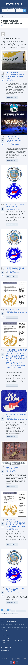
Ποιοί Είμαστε (18, 638)
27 (25, 610)
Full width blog (5, 638)
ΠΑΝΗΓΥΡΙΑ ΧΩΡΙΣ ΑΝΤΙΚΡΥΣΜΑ (12, 468)
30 (2, 613)
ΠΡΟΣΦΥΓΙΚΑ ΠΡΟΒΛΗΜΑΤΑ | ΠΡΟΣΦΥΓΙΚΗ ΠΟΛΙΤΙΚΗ (21, 640)
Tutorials (4, 642)
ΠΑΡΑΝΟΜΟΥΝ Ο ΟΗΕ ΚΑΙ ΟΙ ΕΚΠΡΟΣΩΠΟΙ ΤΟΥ (16, 205)
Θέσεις (18, 80)
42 (10, 613)
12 (14, 610)
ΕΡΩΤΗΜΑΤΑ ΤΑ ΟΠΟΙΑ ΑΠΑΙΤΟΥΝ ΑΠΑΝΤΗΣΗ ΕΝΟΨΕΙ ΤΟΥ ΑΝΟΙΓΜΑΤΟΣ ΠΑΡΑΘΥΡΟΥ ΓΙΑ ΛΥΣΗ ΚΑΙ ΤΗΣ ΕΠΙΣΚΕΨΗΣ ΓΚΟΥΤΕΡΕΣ (16, 523)
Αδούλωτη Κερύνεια (11, 79)
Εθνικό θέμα (9, 80)
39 (8, 613)
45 (12, 613)
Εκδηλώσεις (9, 144)
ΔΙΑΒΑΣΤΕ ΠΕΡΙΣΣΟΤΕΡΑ (11, 97)
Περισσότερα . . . (6, 630)
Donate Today (5, 640)
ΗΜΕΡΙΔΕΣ (14, 144)
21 (20, 610)
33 (4, 613)
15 (16, 610)
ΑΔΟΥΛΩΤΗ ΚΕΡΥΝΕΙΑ (14, 4)
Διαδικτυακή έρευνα (5, 650)
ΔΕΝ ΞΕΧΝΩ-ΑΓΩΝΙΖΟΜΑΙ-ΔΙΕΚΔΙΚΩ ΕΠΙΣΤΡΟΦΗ (15, 269)
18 (18, 610)
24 (23, 610)
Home (2, 25)
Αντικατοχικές (15, 592)
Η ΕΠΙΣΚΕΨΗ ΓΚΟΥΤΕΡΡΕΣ (15, 309)
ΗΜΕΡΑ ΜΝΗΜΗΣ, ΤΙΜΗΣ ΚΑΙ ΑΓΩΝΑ (16, 415)
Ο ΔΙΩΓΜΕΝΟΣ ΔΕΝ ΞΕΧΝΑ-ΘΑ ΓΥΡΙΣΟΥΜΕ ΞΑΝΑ (16, 589)
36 (6, 613)
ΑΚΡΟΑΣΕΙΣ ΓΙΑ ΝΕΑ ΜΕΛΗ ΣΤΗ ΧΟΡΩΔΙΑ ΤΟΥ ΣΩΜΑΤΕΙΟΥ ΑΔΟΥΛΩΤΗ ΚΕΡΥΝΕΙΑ (15, 139)
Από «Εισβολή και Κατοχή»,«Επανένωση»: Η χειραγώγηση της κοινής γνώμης (15, 75)
